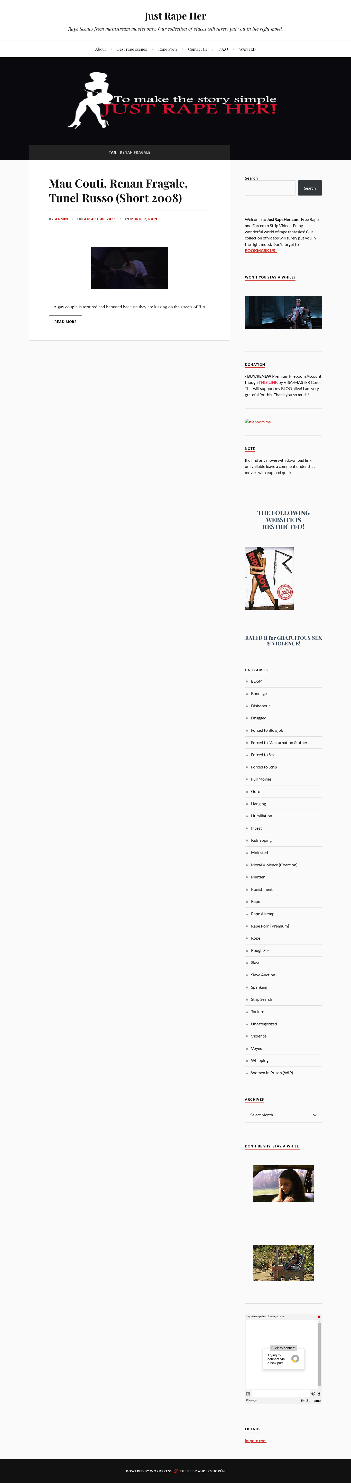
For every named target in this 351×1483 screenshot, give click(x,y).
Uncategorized (264, 1023)
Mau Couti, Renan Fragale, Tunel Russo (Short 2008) (118, 190)
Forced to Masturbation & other (279, 742)
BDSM (257, 681)
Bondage (259, 693)
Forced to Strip (264, 766)
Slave (255, 962)
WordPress (161, 1471)
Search (251, 177)
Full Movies (261, 778)
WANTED (247, 49)
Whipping (260, 1060)
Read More (65, 322)
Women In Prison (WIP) (272, 1072)
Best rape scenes (132, 49)
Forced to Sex (263, 754)
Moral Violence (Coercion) (274, 864)
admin (61, 219)
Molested (259, 852)
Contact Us (197, 49)
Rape (153, 219)
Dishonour (260, 705)
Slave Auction (263, 974)
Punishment (262, 889)
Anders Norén (211, 1471)
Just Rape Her (175, 15)
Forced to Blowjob (267, 730)
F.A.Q (223, 49)
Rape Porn (167, 49)
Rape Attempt (263, 913)
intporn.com (255, 1440)
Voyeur (257, 1048)
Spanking (259, 987)
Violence (258, 1035)
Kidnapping (261, 840)
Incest (256, 828)
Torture (257, 1011)
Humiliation (261, 815)
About (100, 49)
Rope (255, 937)
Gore (255, 791)
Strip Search (261, 999)
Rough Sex (260, 950)
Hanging (258, 803)
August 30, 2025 (100, 219)
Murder (138, 219)
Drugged (258, 717)
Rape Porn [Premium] (270, 925)
